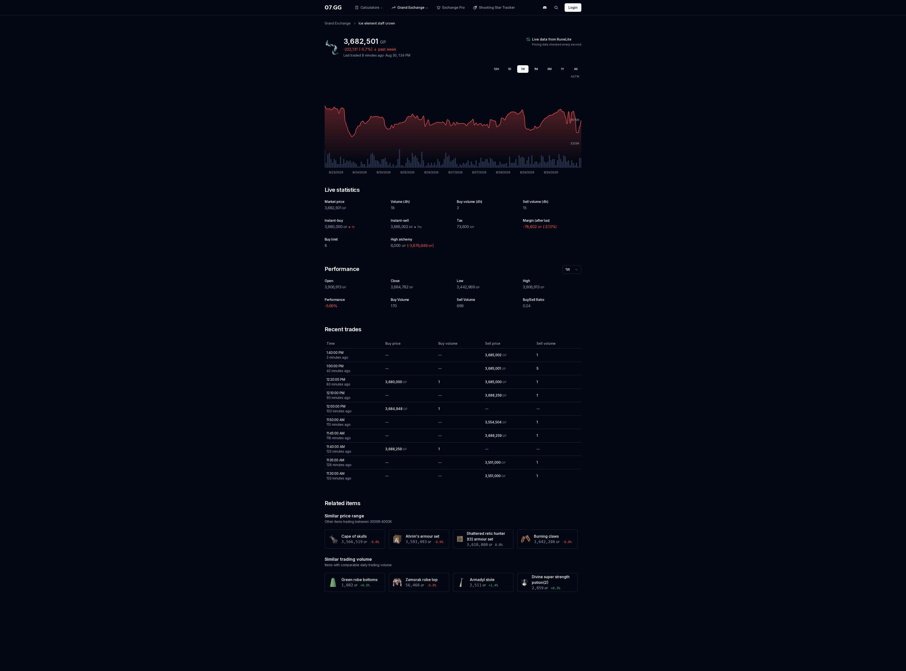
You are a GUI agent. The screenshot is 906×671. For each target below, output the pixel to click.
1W (523, 69)
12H (496, 69)
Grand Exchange (338, 23)
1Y (562, 69)
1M (536, 69)
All (576, 69)
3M (549, 69)
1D (509, 69)
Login (573, 7)
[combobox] (571, 269)
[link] (377, 23)
